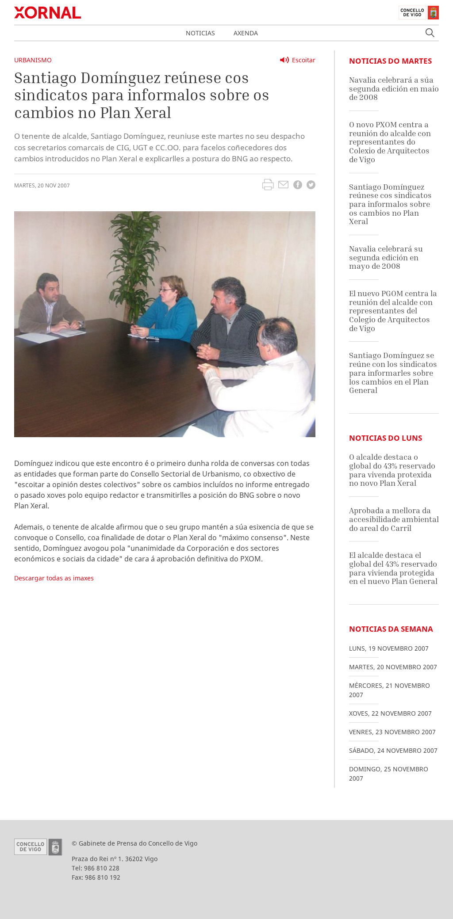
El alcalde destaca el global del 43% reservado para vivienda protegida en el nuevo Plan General (393, 568)
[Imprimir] (268, 186)
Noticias (200, 33)
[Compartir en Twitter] (311, 185)
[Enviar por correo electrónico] (283, 186)
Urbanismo (33, 60)
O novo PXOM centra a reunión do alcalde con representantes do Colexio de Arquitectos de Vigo (390, 142)
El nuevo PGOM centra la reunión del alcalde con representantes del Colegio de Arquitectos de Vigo (393, 311)
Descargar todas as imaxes (54, 578)
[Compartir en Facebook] (297, 185)
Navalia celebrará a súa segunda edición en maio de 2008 (394, 88)
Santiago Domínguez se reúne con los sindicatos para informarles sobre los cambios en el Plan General (393, 373)
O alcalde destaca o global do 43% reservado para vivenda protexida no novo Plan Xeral (392, 470)
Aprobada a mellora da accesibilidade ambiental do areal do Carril (394, 519)
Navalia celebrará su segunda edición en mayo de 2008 (386, 257)
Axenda (246, 33)
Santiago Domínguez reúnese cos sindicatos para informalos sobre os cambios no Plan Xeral (390, 204)
